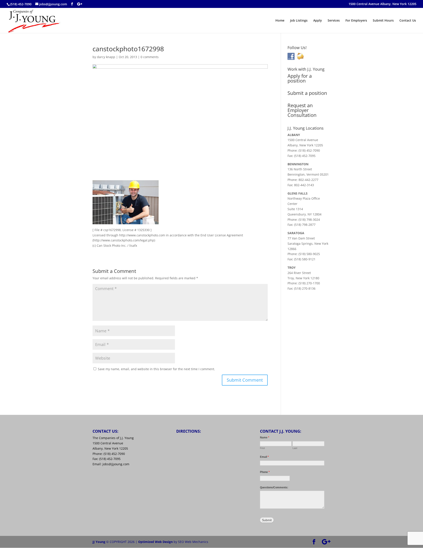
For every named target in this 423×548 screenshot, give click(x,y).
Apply (317, 20)
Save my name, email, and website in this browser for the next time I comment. (156, 369)
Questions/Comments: (274, 487)
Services (334, 20)
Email (264, 456)
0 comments (150, 57)
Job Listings (299, 20)
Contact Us (407, 20)
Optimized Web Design (155, 542)
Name (264, 437)
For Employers (356, 20)
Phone (265, 472)
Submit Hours (383, 20)
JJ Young (99, 542)
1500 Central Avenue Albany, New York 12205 (382, 4)
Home (279, 20)
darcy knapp (106, 57)
